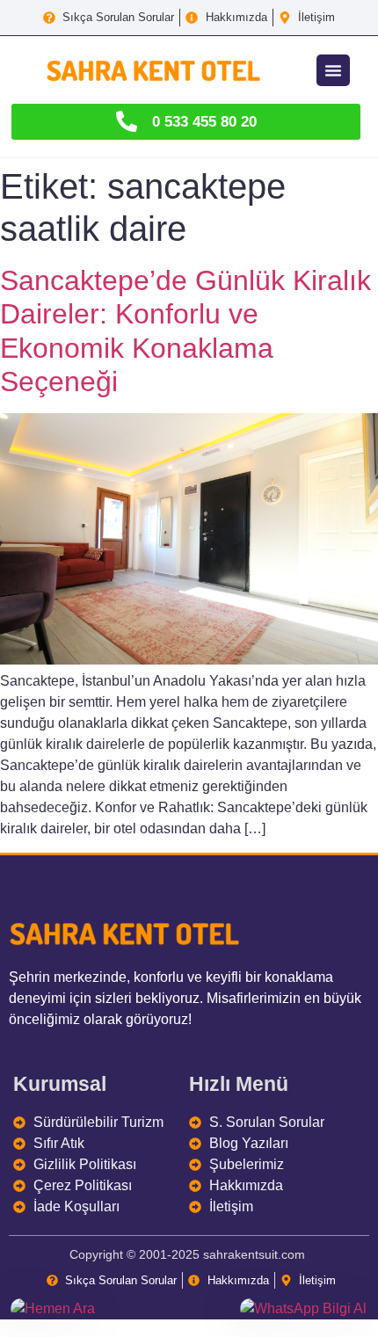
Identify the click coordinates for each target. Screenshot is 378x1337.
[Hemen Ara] (74, 1308)
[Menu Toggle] (333, 70)
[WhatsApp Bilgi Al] (303, 1308)
